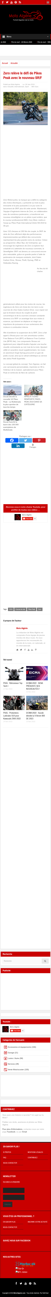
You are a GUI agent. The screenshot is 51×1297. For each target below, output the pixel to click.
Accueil (5, 63)
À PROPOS (7, 1152)
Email (24, 1132)
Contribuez (32, 1157)
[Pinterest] (39, 440)
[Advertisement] (25, 25)
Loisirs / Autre (13, 1058)
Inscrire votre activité (37, 1222)
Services (11, 1064)
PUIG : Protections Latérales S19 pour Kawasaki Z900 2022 (12, 715)
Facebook (11, 1132)
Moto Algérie (22, 628)
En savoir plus (9, 1222)
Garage (11, 1053)
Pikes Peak (31, 609)
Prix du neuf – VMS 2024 (32, 42)
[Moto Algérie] (25, 16)
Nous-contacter (10, 1227)
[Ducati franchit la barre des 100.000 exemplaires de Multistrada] (12, 415)
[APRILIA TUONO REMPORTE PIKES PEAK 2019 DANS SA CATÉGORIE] (33, 390)
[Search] (45, 961)
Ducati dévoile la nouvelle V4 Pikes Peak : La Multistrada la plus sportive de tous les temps (12, 401)
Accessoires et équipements (19, 1047)
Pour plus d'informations (12, 1129)
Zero (39, 609)
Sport (27, 87)
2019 (10, 609)
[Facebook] (11, 440)
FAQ (4, 1157)
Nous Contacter (10, 1163)
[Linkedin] (18, 445)
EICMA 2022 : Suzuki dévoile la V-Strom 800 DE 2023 (35, 715)
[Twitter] (25, 440)
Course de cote (20, 609)
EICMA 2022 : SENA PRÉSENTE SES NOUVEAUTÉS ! (34, 686)
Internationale (19, 87)
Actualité (14, 63)
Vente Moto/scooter (16, 1069)
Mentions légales (35, 1152)
